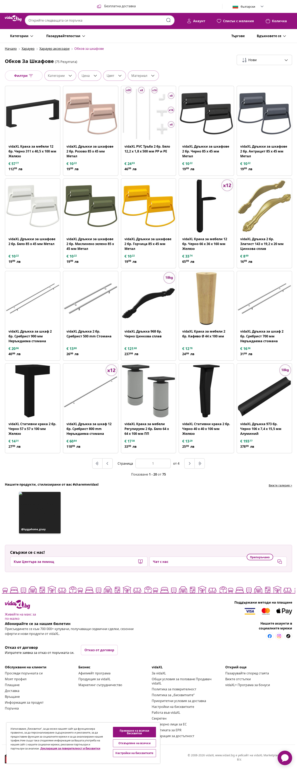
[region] (83, 743)
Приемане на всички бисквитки (134, 732)
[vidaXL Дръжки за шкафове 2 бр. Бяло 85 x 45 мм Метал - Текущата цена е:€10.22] (32, 206)
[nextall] (199, 463)
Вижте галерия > (280, 485)
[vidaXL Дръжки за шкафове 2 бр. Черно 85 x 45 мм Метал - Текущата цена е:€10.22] (206, 113)
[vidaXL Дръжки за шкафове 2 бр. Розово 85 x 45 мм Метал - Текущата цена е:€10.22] (90, 113)
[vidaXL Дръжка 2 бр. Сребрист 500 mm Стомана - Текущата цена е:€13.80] (90, 298)
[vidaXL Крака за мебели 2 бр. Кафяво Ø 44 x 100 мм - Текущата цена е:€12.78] (206, 298)
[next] (190, 463)
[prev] (107, 463)
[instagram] (279, 636)
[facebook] (270, 636)
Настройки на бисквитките (173, 706)
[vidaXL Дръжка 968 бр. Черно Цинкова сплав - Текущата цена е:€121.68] (148, 298)
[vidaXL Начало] (13, 18)
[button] (116, 6)
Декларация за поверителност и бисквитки (70, 748)
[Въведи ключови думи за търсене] (168, 20)
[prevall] (98, 463)
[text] (13, 163)
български (248, 6)
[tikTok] (288, 636)
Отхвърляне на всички (134, 743)
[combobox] (100, 20)
